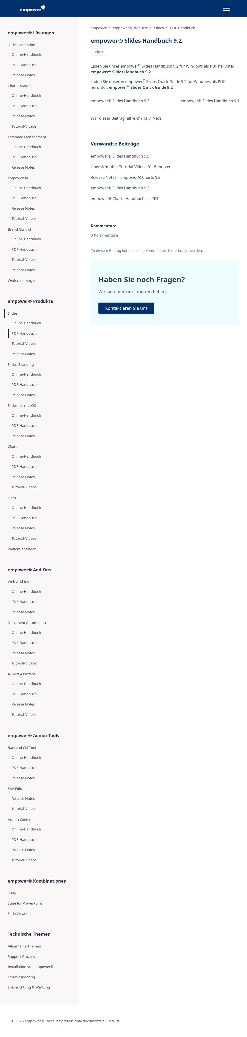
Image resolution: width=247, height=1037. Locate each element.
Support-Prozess (21, 956)
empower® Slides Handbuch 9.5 (120, 156)
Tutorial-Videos (24, 126)
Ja (145, 118)
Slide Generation (21, 44)
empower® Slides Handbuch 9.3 (120, 101)
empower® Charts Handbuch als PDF (125, 198)
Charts (13, 446)
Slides (159, 27)
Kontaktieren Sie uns (126, 308)
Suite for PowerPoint (25, 903)
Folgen (99, 51)
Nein (157, 118)
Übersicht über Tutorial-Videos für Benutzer (131, 166)
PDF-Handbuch (182, 27)
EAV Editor (16, 788)
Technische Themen (29, 934)
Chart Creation (20, 85)
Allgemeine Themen (24, 946)
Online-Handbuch (26, 54)
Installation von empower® (30, 966)
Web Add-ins (18, 581)
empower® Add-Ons (29, 570)
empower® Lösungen (31, 32)
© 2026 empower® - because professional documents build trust (65, 1020)
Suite (12, 893)
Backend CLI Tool (22, 747)
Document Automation (27, 622)
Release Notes (23, 74)
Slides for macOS (22, 405)
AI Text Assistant (21, 673)
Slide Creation (19, 913)
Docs (12, 497)
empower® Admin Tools (33, 735)
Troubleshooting (21, 977)
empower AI (18, 177)
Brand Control (19, 229)
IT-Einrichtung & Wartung (29, 987)
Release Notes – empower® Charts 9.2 (125, 177)
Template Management (27, 136)
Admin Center (19, 819)
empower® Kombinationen (37, 881)
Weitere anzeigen (22, 280)
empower (99, 27)
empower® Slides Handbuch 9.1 (210, 101)
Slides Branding (21, 364)
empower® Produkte (130, 27)
